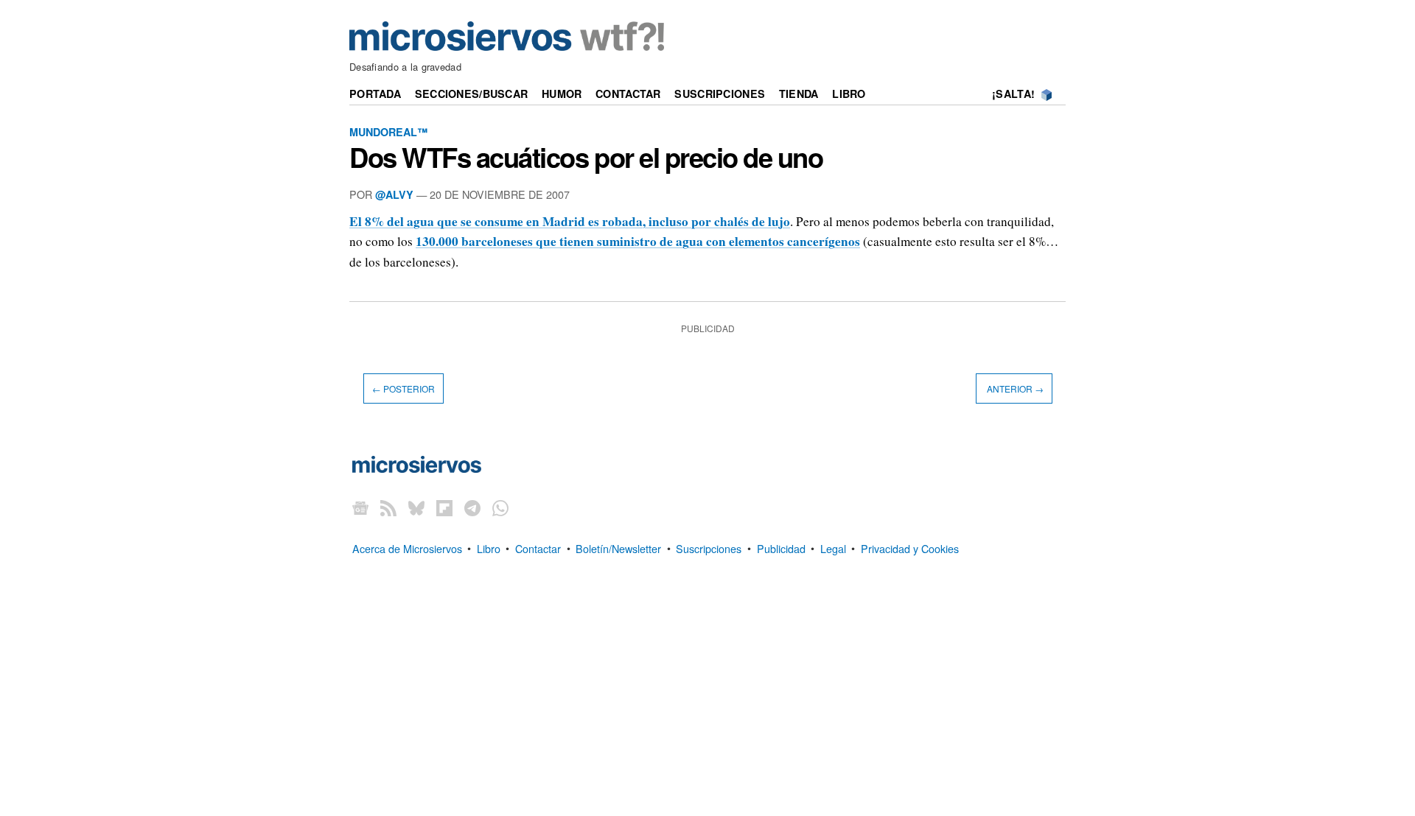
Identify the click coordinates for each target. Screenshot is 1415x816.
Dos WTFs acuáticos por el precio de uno (585, 157)
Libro (848, 93)
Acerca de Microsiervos (407, 547)
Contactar (628, 93)
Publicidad (781, 547)
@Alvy (394, 194)
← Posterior (403, 388)
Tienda (799, 93)
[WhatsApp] (500, 507)
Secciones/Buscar (471, 93)
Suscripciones (719, 93)
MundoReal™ (388, 131)
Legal (833, 547)
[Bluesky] (416, 507)
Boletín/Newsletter (618, 547)
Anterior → (1014, 388)
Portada (375, 93)
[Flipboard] (444, 507)
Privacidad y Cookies (910, 547)
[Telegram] (472, 507)
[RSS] (388, 507)
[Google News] (360, 507)
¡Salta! (1013, 93)
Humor (561, 93)
